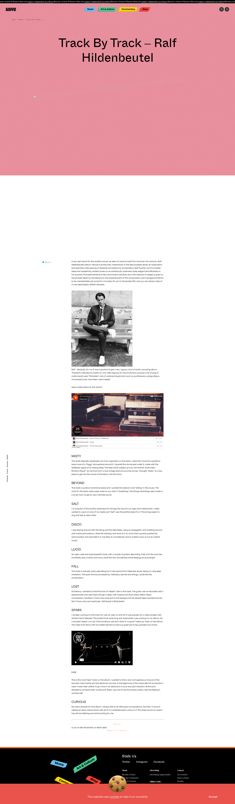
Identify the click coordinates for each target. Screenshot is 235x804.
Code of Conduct (129, 781)
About (124, 770)
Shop (145, 9)
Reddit (7, 457)
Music (90, 9)
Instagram (142, 762)
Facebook (7, 478)
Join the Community (130, 778)
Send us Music (183, 778)
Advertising (154, 770)
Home (14, 20)
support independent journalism (40, 1)
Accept (213, 796)
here (80, 284)
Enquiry (180, 781)
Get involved (182, 774)
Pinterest (7, 464)
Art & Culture (107, 9)
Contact (180, 770)
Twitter (7, 471)
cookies (114, 796)
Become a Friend (128, 774)
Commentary (128, 9)
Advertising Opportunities (160, 774)
